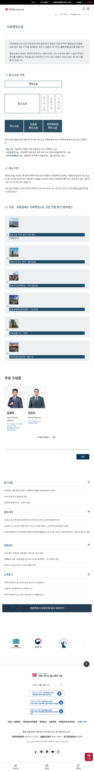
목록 (83, 457)
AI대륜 (90, 2)
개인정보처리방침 (30, 721)
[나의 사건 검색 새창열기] (35, 751)
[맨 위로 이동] (86, 664)
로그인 (33, 2)
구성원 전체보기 (43, 437)
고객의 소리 (82, 721)
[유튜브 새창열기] (52, 751)
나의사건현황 (44, 2)
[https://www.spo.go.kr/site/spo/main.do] (23, 643)
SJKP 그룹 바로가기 (40, 685)
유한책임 (52, 721)
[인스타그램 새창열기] (58, 751)
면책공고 (43, 721)
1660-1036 (62, 2)
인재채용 (78, 2)
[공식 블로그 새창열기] (41, 751)
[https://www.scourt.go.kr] (71, 643)
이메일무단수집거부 (67, 721)
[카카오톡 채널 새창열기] (47, 751)
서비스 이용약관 (14, 721)
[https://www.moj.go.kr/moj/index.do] (47, 643)
